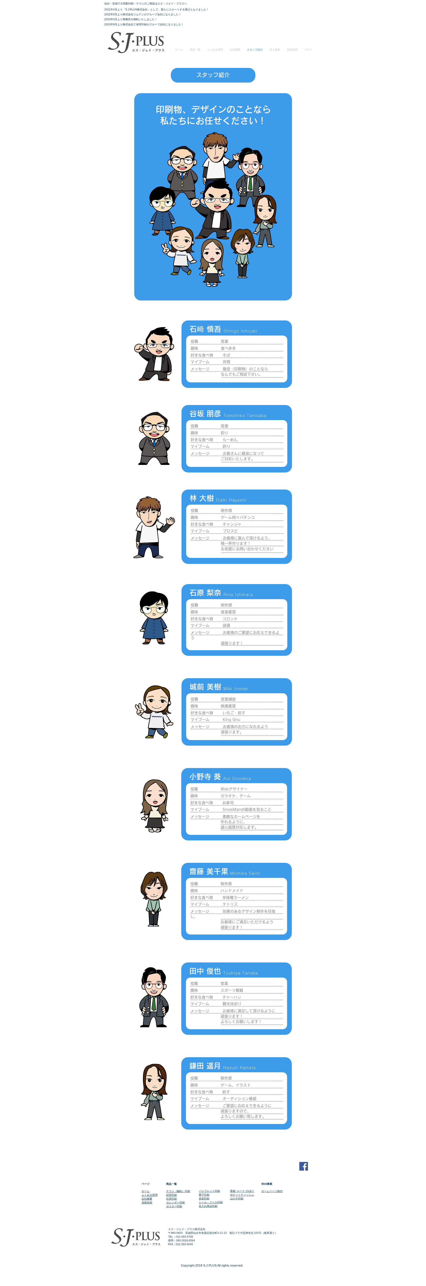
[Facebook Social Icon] (303, 1166)
